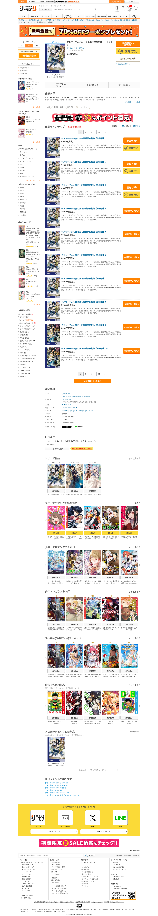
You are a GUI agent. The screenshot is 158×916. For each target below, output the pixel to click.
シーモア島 (50, 1)
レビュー (41, 1)
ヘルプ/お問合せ (87, 872)
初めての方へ (24, 71)
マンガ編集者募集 (118, 867)
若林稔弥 (56, 538)
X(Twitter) (116, 879)
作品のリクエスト (88, 881)
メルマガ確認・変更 (58, 867)
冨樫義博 (56, 723)
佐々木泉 (50, 583)
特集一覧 (23, 353)
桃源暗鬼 (74, 721)
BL (57, 16)
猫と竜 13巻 (56, 581)
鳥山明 (129, 723)
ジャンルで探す (46, 9)
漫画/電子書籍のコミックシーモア (32, 862)
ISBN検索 (106, 902)
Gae (27, 284)
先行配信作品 (24, 338)
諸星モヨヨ (69, 676)
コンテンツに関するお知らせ (61, 893)
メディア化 (123, 16)
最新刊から (136, 126)
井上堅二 (23, 215)
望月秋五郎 (90, 629)
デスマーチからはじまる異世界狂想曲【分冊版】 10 (84, 348)
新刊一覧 (136, 855)
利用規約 (42, 902)
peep (74, 676)
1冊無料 (56, 533)
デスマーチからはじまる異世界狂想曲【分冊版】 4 (83, 208)
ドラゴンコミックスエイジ (94, 20)
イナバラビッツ (31, 129)
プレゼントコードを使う (59, 888)
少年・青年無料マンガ (27, 329)
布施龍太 (61, 629)
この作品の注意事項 (56, 77)
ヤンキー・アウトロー (27, 177)
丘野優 (56, 629)
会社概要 (36, 902)
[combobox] (75, 9)
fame (117, 629)
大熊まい (61, 583)
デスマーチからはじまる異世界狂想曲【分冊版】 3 (83, 185)
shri (84, 48)
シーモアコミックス (68, 16)
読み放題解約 (55, 880)
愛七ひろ (79, 48)
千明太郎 (29, 132)
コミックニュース (26, 367)
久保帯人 (23, 196)
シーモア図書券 (25, 370)
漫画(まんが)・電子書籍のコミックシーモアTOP (35, 20)
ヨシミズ (29, 298)
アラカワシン (30, 259)
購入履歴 (54, 872)
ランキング (25, 320)
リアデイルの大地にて (74, 628)
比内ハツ (113, 538)
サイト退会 (55, 882)
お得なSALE (24, 335)
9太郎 (122, 583)
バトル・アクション (26, 158)
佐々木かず (97, 583)
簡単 (123, 126)
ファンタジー (24, 152)
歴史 (21, 164)
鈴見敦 (22, 190)
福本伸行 (23, 203)
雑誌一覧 (119, 855)
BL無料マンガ (24, 332)
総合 (23, 16)
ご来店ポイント (54, 832)
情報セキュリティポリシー (67, 902)
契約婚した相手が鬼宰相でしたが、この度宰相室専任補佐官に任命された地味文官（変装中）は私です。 (33, 234)
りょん (129, 538)
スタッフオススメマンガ (28, 356)
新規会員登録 (55, 862)
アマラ (56, 583)
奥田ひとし (29, 119)
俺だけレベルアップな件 (92, 721)
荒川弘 (22, 193)
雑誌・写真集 (112, 16)
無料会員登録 (116, 2)
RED (32, 122)
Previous (47, 520)
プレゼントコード (26, 373)
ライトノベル (90, 16)
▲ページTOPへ (135, 850)
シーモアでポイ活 (26, 344)
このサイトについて (97, 902)
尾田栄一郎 (23, 200)
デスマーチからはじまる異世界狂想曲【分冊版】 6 (83, 255)
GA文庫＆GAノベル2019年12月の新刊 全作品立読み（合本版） (32, 98)
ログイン (132, 2)
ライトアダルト (135, 16)
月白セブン (30, 242)
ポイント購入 (55, 865)
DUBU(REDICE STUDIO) (92, 723)
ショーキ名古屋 (78, 538)
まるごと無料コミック (25, 323)
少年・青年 (34, 16)
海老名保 (36, 119)
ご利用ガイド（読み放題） (91, 879)
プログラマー (66, 400)
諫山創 (22, 206)
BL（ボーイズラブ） (28, 869)
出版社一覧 (127, 855)
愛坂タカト (125, 676)
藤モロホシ (69, 538)
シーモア (23, 1)
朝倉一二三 (97, 538)
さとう (108, 538)
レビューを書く (57, 449)
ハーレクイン (26, 881)
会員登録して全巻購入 (92, 381)
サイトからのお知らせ (58, 891)
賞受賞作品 (23, 347)
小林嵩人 (23, 187)
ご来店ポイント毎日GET (28, 341)
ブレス (111, 721)
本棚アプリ (23, 376)
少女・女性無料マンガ (27, 326)
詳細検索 (23, 365)
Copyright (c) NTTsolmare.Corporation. (79, 914)
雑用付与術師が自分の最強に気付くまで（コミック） (33, 254)
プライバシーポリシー (52, 902)
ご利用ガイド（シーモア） (91, 877)
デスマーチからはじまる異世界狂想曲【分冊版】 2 (83, 162)
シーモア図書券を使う (58, 886)
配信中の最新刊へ (124, 64)
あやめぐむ (71, 48)
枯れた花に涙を (31, 282)
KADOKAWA (79, 20)
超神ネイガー (30, 117)
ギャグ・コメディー (26, 161)
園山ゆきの (111, 723)
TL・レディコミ (27, 872)
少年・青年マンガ (59, 20)
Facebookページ (118, 877)
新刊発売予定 (24, 317)
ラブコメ (23, 155)
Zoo (127, 583)
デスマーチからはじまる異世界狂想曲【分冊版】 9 (83, 325)
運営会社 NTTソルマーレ (117, 902)
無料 (48, 107)
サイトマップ (86, 886)
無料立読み (56, 491)
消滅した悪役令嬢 (32, 269)
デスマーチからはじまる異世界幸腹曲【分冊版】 (32, 84)
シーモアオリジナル (28, 883)
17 (99, 132)
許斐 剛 (22, 209)
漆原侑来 (74, 723)
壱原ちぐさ (129, 629)
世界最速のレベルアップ (111, 628)
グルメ (22, 167)
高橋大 (28, 122)
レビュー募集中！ (73, 51)
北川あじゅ (30, 271)
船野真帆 (50, 629)
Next (138, 521)
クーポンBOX (55, 874)
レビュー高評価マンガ (27, 359)
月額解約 (54, 878)
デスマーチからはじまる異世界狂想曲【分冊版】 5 (83, 232)
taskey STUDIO (89, 676)
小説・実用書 (101, 16)
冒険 (21, 173)
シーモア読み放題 (27, 895)
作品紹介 (115, 862)
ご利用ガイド (24, 68)
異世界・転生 (58, 107)
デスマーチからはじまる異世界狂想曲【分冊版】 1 (83, 138)
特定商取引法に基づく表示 (83, 902)
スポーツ (23, 170)
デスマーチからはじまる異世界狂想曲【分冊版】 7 (83, 278)
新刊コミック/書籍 (24, 314)
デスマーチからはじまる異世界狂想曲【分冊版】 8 (83, 302)
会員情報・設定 (56, 869)
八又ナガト (111, 629)
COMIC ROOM (133, 583)
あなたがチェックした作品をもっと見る (92, 770)
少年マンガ (70, 20)
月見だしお (69, 629)
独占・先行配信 (27, 886)
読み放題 (32, 1)
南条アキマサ (89, 538)
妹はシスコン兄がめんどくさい (33, 295)
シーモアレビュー (27, 898)
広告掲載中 (71, 107)
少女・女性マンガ (28, 867)
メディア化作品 (25, 350)
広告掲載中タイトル (26, 362)
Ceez (75, 629)
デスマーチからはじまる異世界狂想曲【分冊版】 (121, 20)
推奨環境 (85, 884)
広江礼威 (23, 212)
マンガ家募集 (117, 865)
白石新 (96, 629)
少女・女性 (45, 16)
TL (79, 16)
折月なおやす (89, 583)
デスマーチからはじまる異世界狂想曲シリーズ (77, 411)
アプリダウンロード (88, 862)
